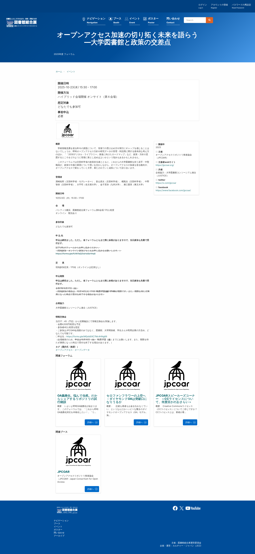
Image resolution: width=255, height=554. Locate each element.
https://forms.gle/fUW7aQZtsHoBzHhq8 (75, 253)
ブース (117, 20)
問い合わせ (173, 20)
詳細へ (90, 422)
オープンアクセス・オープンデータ (73, 350)
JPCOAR (63, 471)
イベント (134, 20)
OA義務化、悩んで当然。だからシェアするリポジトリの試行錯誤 (77, 399)
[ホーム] (22, 23)
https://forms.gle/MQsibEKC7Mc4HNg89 (86, 336)
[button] (67, 131)
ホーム (59, 71)
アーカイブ (59, 535)
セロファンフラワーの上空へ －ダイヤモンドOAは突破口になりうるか (128, 399)
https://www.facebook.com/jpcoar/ (173, 190)
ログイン (202, 6)
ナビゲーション (96, 20)
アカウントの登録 (219, 6)
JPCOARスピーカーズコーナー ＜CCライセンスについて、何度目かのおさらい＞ (175, 399)
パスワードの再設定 (241, 6)
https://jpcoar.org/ (165, 165)
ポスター (153, 20)
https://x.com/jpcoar (166, 183)
